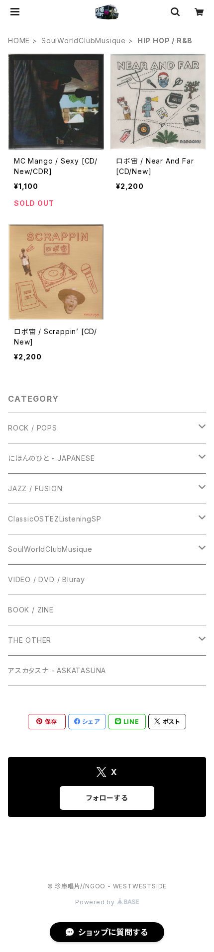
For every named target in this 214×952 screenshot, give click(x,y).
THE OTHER (29, 640)
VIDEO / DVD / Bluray (46, 579)
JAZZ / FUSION (35, 488)
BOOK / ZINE (31, 610)
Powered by (96, 902)
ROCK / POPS (32, 428)
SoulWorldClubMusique (83, 40)
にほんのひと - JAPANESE (51, 458)
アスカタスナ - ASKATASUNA (57, 670)
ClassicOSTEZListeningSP (54, 519)
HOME (19, 40)
